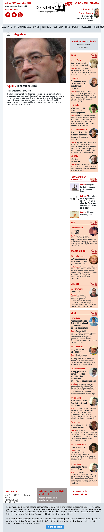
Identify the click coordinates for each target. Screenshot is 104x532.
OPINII (36, 27)
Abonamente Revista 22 (16, 6)
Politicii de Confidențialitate (59, 514)
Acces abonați (11, 9)
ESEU (67, 27)
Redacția (94, 3)
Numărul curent (69, 4)
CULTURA (58, 27)
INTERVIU (46, 27)
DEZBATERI (86, 27)
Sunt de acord (55, 526)
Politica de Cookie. (31, 523)
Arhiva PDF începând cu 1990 (18, 3)
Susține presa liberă (84, 44)
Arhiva (78, 3)
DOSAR (75, 27)
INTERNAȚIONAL (22, 27)
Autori (85, 3)
